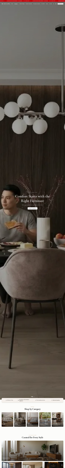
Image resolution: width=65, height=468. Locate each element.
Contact (50, 3)
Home (12, 3)
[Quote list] (56, 4)
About (47, 3)
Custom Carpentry (29, 3)
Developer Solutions (36, 3)
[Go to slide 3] (33, 396)
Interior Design (22, 3)
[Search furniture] (54, 4)
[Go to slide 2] (32, 396)
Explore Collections (32, 208)
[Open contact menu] (62, 465)
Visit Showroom (60, 3)
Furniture (15, 3)
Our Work (43, 3)
